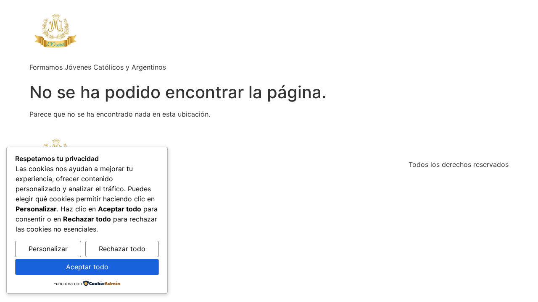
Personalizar (48, 249)
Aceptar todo (87, 267)
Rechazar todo (122, 249)
